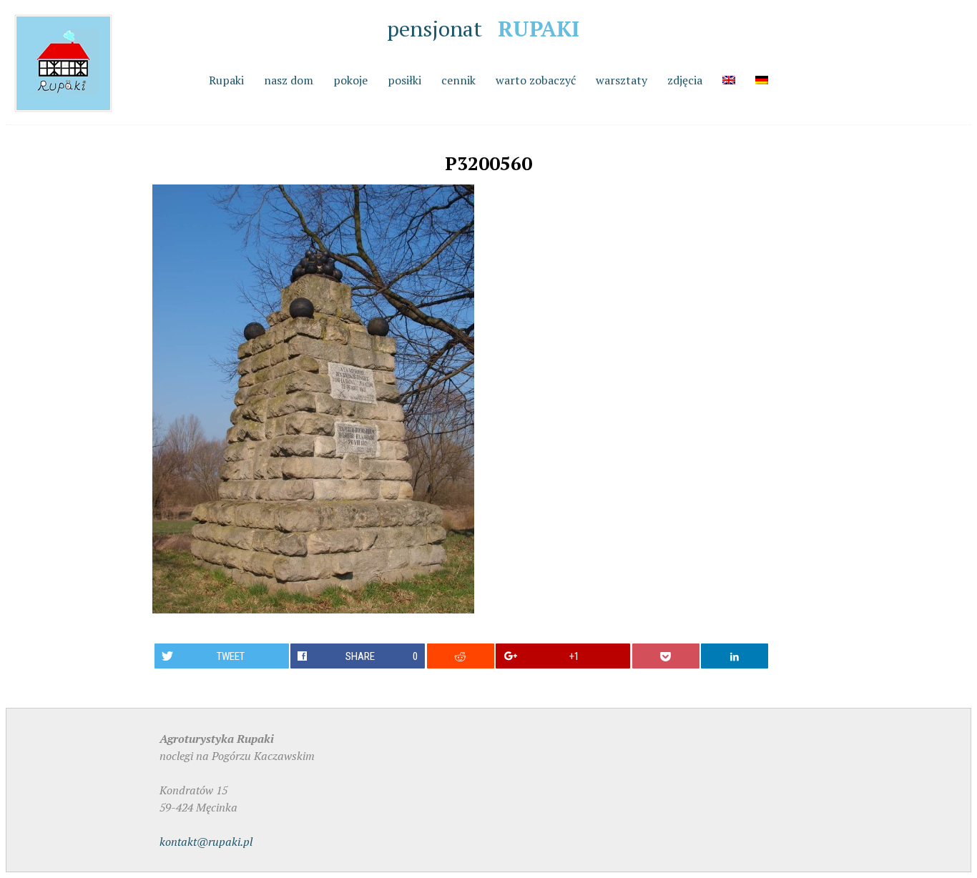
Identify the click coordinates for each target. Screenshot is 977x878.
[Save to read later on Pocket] (665, 656)
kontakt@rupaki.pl (205, 841)
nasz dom (288, 80)
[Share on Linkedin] (734, 656)
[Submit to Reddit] (460, 656)
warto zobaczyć (536, 80)
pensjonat (483, 28)
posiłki (404, 80)
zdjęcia (684, 80)
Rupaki (226, 80)
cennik (458, 80)
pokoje (350, 80)
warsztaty (621, 80)
